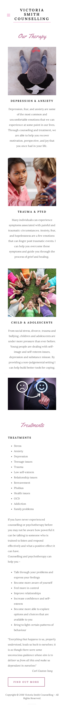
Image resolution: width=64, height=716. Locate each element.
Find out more (26, 681)
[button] (9, 15)
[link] (32, 15)
